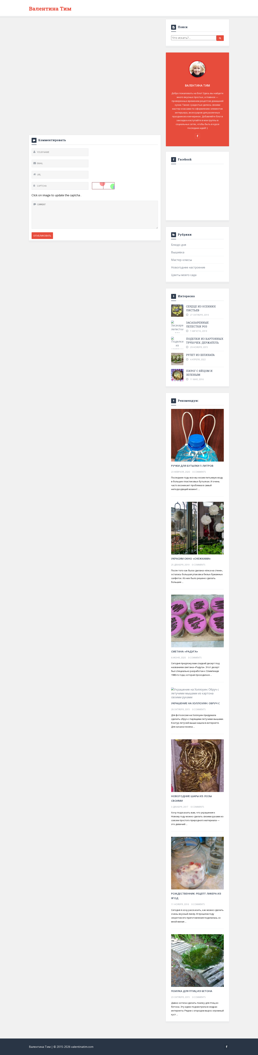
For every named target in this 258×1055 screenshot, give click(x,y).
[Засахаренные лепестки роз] (177, 328)
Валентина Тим (50, 8)
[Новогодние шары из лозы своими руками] (197, 765)
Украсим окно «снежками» (191, 558)
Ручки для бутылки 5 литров (192, 465)
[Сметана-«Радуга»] (197, 621)
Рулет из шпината (200, 355)
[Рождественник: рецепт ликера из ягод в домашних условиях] (197, 863)
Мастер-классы (181, 260)
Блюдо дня (178, 245)
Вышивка (177, 252)
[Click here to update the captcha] (103, 185)
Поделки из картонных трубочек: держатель (204, 340)
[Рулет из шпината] (177, 359)
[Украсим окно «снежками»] (197, 528)
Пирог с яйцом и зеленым (199, 372)
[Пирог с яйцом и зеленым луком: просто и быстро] (177, 375)
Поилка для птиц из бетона (191, 991)
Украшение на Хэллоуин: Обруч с (195, 703)
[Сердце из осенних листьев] (177, 310)
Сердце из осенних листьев (201, 308)
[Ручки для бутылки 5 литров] (197, 435)
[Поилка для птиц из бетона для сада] (197, 960)
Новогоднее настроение (188, 267)
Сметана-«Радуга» (184, 651)
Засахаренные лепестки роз (197, 324)
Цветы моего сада (183, 275)
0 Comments (199, 471)
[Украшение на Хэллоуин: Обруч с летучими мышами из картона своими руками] (197, 693)
